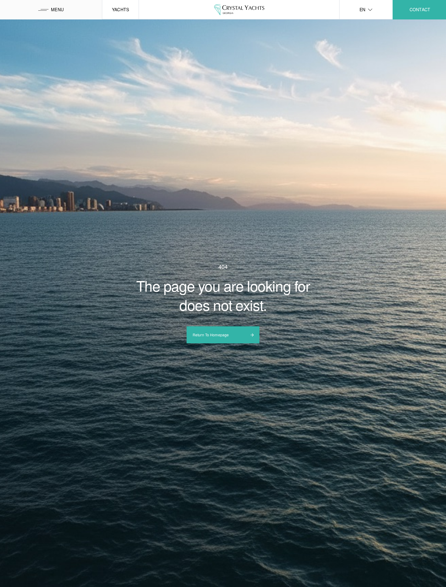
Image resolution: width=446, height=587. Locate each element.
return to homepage (211, 334)
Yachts (120, 9)
